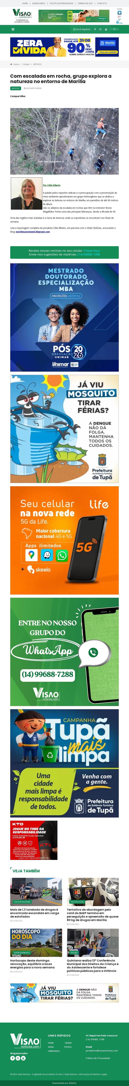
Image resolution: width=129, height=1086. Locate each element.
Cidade (26, 64)
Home (25, 3)
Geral (51, 1046)
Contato (102, 3)
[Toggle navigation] (13, 29)
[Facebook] (95, 29)
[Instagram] (100, 29)
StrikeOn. (73, 1083)
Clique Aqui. (92, 251)
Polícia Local (77, 902)
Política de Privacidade (61, 3)
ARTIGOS (37, 64)
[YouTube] (106, 29)
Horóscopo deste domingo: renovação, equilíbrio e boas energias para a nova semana (32, 964)
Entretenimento (22, 953)
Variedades (54, 1051)
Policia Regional (22, 902)
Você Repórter (83, 29)
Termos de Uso (85, 3)
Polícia (67, 1046)
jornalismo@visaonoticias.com (102, 1050)
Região (74, 953)
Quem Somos (38, 3)
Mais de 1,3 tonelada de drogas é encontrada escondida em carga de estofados (34, 913)
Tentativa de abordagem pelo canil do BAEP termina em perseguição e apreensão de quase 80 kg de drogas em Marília (92, 915)
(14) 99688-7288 (88, 254)
